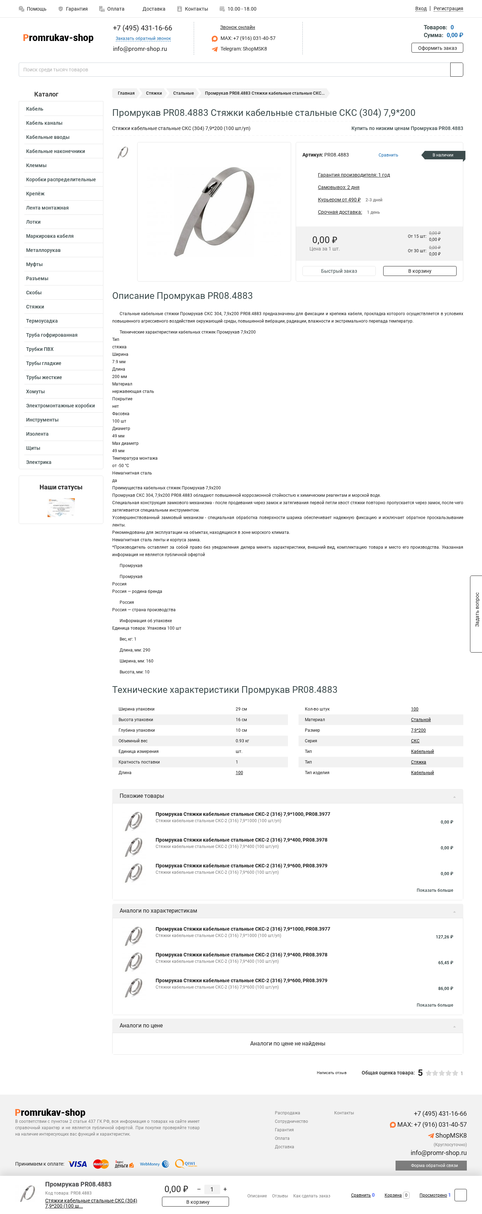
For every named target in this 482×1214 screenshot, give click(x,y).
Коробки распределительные (61, 179)
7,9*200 (418, 730)
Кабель (34, 109)
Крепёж (35, 193)
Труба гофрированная (52, 335)
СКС (415, 740)
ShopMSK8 (450, 1135)
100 (239, 772)
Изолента (37, 434)
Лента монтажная (47, 208)
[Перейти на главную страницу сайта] (58, 38)
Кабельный (422, 751)
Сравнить (361, 1195)
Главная (126, 93)
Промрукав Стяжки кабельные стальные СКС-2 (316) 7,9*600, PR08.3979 (241, 865)
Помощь (37, 9)
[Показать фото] (122, 152)
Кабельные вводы (48, 137)
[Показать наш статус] (61, 507)
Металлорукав (43, 250)
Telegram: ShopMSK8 (243, 49)
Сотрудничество (291, 1121)
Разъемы (37, 278)
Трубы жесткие (44, 377)
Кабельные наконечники (55, 151)
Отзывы (280, 1196)
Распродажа (287, 1112)
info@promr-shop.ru (438, 1152)
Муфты (34, 264)
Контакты (196, 9)
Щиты (33, 448)
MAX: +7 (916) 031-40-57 (247, 38)
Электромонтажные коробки (60, 405)
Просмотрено (433, 1195)
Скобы (34, 292)
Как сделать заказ (311, 1196)
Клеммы (36, 165)
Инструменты (42, 420)
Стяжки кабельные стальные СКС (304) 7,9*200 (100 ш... (91, 1203)
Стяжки (35, 307)
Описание (257, 1196)
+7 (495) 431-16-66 (141, 28)
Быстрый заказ (339, 271)
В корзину (420, 271)
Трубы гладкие (43, 363)
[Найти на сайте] (456, 70)
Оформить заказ (437, 48)
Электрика (39, 462)
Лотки (33, 222)
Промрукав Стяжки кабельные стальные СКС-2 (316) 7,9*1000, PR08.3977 (243, 814)
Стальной (421, 719)
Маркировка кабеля (50, 236)
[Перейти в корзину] (416, 32)
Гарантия (77, 9)
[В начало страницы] (460, 1195)
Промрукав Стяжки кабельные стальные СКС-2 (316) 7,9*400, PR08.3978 (241, 840)
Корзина (393, 1195)
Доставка (153, 9)
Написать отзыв (332, 1073)
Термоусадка (42, 321)
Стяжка (418, 762)
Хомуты (35, 391)
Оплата (116, 9)
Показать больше (435, 890)
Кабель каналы (44, 123)
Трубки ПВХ (40, 349)
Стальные (183, 93)
